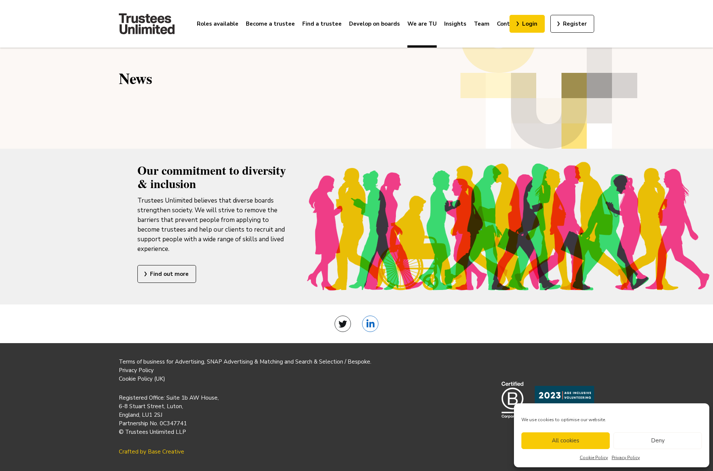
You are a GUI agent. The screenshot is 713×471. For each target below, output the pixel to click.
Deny (658, 440)
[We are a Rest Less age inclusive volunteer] (564, 400)
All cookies (565, 440)
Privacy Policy (626, 458)
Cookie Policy (594, 458)
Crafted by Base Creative (151, 451)
